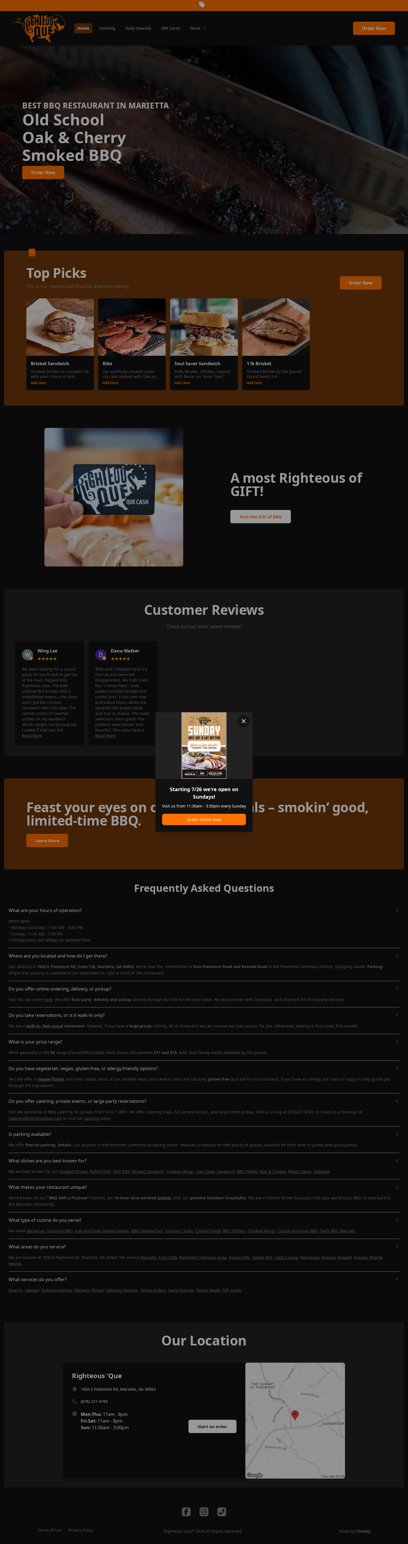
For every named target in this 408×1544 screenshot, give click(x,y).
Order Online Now (204, 819)
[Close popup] (244, 721)
